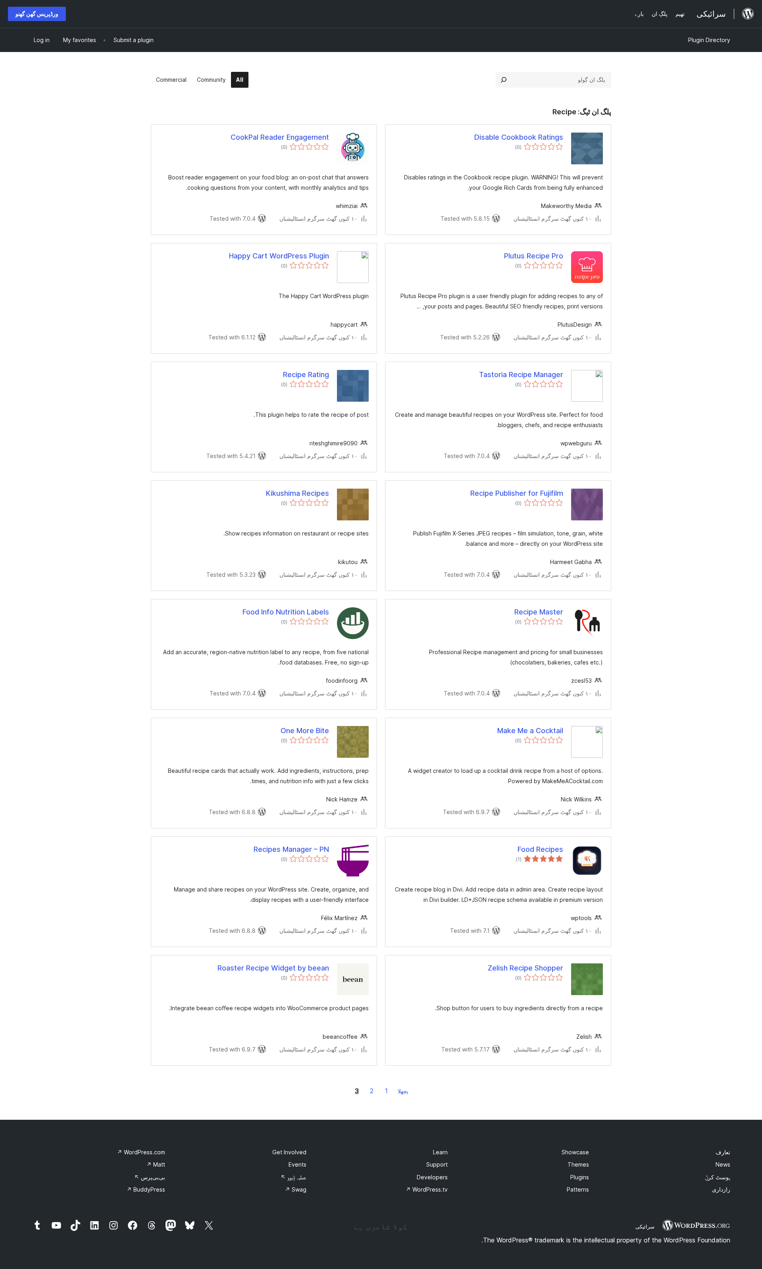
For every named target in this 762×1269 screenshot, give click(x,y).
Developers (432, 1177)
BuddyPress (146, 1189)
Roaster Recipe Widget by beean (273, 968)
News (723, 1164)
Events (297, 1164)
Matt (155, 1164)
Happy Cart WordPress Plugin (279, 256)
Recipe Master (538, 612)
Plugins (579, 1177)
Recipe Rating (306, 374)
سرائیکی (644, 1226)
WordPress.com (141, 1152)
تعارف (723, 1152)
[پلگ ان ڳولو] (504, 80)
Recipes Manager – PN (291, 849)
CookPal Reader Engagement (280, 137)
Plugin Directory (709, 40)
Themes (578, 1164)
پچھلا (403, 1091)
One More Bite (305, 730)
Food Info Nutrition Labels (285, 612)
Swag (295, 1189)
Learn (440, 1152)
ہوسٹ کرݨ (717, 1177)
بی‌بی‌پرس (149, 1177)
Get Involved (289, 1152)
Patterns (578, 1189)
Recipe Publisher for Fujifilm (516, 493)
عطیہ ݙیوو (293, 1177)
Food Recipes (540, 849)
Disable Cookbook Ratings (518, 137)
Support (437, 1164)
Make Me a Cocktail (530, 730)
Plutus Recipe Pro (533, 256)
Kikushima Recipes (297, 493)
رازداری (721, 1189)
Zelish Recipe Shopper (525, 968)
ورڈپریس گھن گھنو (36, 13)
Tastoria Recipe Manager (521, 374)
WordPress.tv (427, 1189)
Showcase (575, 1152)
